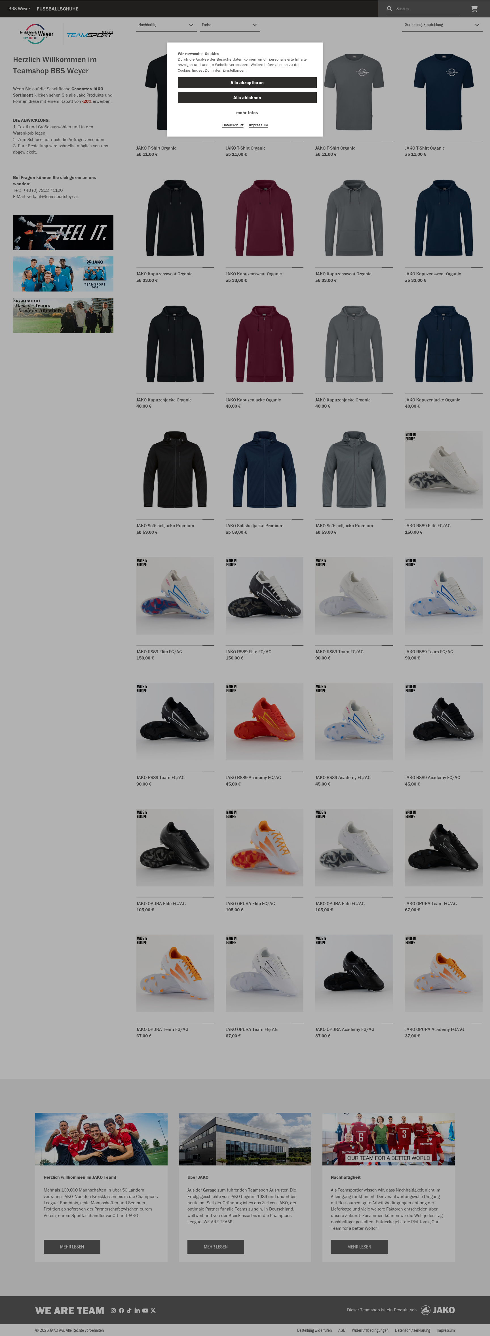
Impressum (258, 124)
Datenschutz (233, 124)
